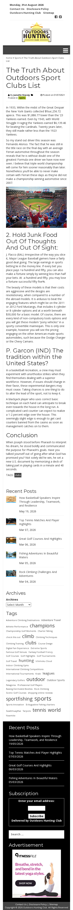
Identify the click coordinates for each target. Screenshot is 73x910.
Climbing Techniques (46, 637)
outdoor (35, 679)
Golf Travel (11, 661)
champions (42, 625)
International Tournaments (20, 673)
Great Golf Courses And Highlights (40, 539)
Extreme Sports (39, 648)
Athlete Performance (17, 626)
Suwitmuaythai (13, 711)
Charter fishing (45, 631)
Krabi (38, 673)
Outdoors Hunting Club (25, 12)
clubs (18, 475)
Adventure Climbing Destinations (23, 620)
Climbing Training (15, 643)
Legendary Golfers (15, 680)
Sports (18, 57)
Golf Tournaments (46, 656)
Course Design (45, 643)
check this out (13, 637)
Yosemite (10, 715)
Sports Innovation (15, 704)
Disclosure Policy (38, 9)
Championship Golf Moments (21, 631)
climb (28, 636)
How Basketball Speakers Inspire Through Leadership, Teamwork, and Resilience (39, 501)
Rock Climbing (41, 689)
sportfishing (19, 698)
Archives (12, 599)
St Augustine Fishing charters (40, 704)
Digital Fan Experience (17, 648)
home (9, 57)
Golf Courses (12, 656)
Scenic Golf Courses (16, 692)
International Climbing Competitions (24, 669)
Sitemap (48, 12)
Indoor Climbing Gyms (17, 665)
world (54, 710)
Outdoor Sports (56, 680)
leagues (49, 673)
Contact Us (17, 9)
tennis (39, 710)
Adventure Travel (51, 620)
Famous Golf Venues (16, 652)
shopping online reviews (40, 692)
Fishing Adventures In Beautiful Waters (33, 778)
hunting (26, 660)
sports (42, 698)
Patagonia (11, 685)
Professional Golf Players (30, 685)
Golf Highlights (28, 656)
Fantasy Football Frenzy (41, 652)
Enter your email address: (36, 810)
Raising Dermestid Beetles (19, 689)
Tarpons (27, 711)
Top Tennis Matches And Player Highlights (35, 752)
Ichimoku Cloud (44, 661)
